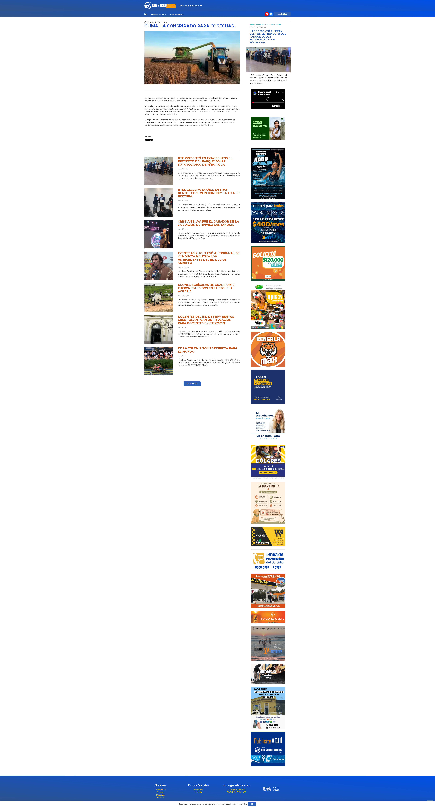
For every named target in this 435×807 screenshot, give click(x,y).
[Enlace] (160, 5)
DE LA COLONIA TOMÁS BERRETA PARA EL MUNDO (207, 350)
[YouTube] (267, 14)
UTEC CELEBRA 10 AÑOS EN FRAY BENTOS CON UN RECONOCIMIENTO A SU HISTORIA (209, 193)
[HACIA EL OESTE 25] (268, 617)
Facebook (198, 789)
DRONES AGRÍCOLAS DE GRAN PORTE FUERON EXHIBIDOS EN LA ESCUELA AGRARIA (206, 288)
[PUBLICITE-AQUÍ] (268, 749)
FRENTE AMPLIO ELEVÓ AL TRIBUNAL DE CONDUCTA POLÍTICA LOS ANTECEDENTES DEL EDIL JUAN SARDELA (209, 258)
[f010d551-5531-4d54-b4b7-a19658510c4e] (268, 503)
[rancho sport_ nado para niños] (268, 173)
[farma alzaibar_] (268, 708)
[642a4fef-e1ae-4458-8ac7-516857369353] (268, 263)
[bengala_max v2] (268, 349)
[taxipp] (268, 536)
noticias (266, 24)
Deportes (160, 795)
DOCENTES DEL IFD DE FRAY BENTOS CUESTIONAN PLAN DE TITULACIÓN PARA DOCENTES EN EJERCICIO (206, 320)
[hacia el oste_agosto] (268, 643)
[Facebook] (271, 14)
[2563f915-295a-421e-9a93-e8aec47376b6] (268, 462)
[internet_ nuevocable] (268, 222)
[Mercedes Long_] (268, 424)
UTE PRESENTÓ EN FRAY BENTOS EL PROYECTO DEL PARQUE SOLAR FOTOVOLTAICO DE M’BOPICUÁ (205, 161)
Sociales (160, 792)
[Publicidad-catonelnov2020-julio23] (268, 674)
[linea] (268, 560)
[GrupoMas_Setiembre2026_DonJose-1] (268, 306)
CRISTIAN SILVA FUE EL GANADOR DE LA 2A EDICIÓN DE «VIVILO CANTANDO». (208, 223)
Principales (276, 24)
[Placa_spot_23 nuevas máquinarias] (268, 387)
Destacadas (255, 24)
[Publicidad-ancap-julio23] (268, 591)
